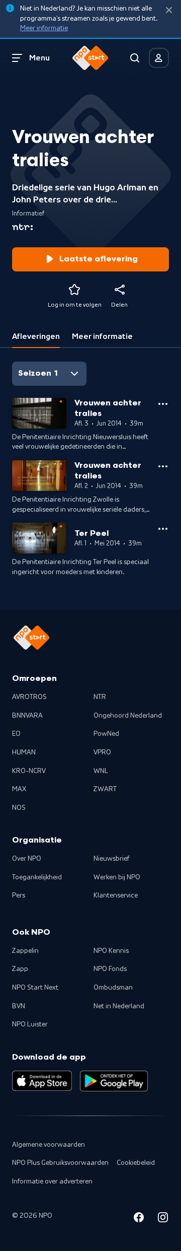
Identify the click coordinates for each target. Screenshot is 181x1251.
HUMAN (24, 752)
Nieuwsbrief (111, 858)
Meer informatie (44, 28)
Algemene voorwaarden (48, 1144)
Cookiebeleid (136, 1162)
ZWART (105, 789)
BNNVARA (27, 715)
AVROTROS (29, 697)
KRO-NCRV (29, 771)
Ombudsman (113, 987)
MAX (19, 789)
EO (16, 733)
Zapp (20, 968)
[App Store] (42, 1081)
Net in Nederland (119, 1006)
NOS (19, 807)
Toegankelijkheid (37, 877)
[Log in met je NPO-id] (158, 58)
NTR (100, 697)
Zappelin (25, 950)
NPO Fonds (110, 968)
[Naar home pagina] (90, 58)
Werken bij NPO (117, 877)
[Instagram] (163, 1219)
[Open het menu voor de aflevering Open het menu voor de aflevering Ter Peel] (163, 529)
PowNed (106, 733)
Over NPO (26, 858)
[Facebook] (139, 1219)
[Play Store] (114, 1081)
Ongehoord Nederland (128, 715)
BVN (18, 1006)
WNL (101, 771)
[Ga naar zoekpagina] (134, 58)
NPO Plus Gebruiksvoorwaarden (60, 1162)
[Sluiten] (169, 10)
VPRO (102, 752)
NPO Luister (30, 1024)
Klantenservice (116, 895)
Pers (18, 895)
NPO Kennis (111, 950)
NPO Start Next (35, 987)
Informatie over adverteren (52, 1181)
